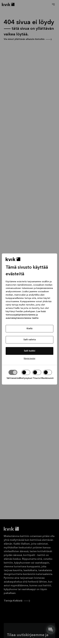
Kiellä (29, 328)
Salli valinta (29, 340)
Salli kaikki (29, 351)
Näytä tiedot (29, 359)
